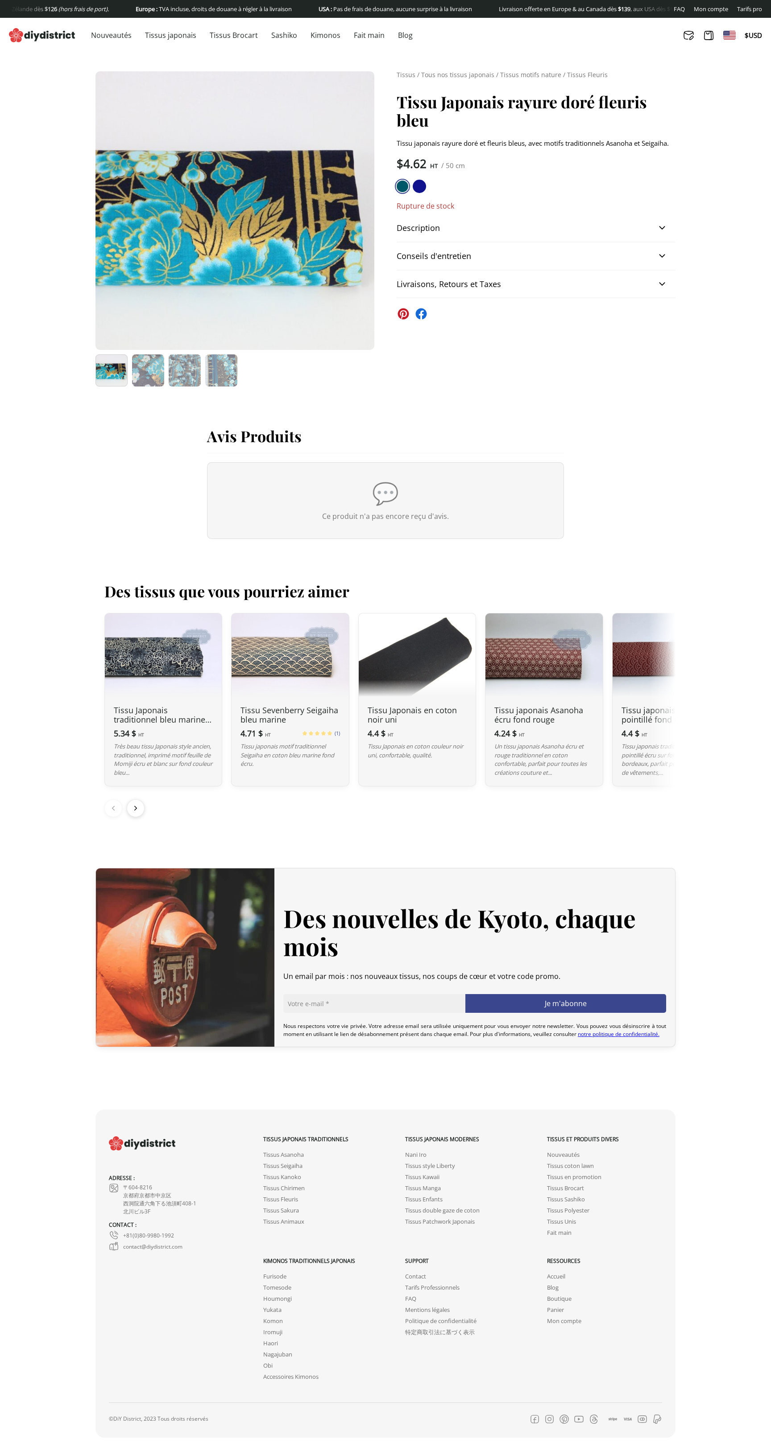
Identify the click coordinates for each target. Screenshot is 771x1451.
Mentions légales (427, 1310)
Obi (268, 1365)
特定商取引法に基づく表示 (440, 1332)
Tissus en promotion (574, 1177)
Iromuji (272, 1332)
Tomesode (277, 1287)
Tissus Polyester (568, 1210)
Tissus (406, 74)
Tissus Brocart (234, 35)
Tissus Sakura (281, 1210)
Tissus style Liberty (430, 1166)
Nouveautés (111, 35)
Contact (415, 1276)
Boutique (559, 1298)
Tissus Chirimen (284, 1188)
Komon (273, 1321)
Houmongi (277, 1298)
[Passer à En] (729, 35)
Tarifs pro (749, 9)
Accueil (556, 1276)
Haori (270, 1343)
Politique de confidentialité (441, 1321)
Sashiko (284, 35)
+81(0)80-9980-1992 (148, 1235)
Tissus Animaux (283, 1221)
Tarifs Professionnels (432, 1287)
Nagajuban (277, 1354)
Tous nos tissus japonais (457, 74)
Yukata (272, 1310)
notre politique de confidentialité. (618, 1033)
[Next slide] (136, 808)
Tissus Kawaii (422, 1177)
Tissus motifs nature (530, 74)
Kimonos (325, 35)
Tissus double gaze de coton (442, 1210)
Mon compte (711, 9)
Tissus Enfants (424, 1199)
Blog (405, 35)
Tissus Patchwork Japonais (440, 1221)
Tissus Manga (423, 1188)
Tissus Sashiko (566, 1199)
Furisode (274, 1276)
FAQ (679, 9)
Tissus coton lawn (570, 1166)
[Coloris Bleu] (419, 186)
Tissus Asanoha (283, 1154)
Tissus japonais (170, 35)
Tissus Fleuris (587, 74)
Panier (555, 1310)
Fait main (369, 35)
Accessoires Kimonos (291, 1376)
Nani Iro (416, 1154)
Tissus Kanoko (282, 1177)
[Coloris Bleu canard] (402, 186)
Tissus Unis (561, 1221)
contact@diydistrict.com (152, 1246)
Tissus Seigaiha (283, 1166)
